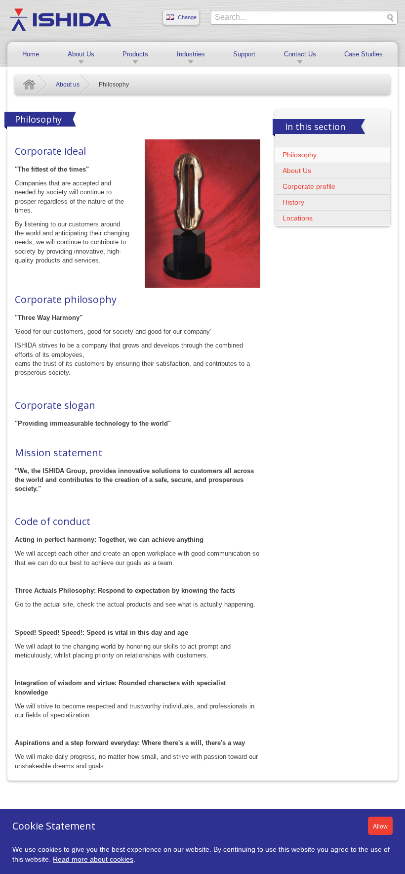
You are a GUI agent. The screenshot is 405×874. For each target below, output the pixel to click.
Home (30, 54)
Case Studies (363, 54)
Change (187, 17)
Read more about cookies (93, 859)
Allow (380, 826)
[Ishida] (60, 19)
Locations (298, 218)
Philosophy (300, 155)
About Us (81, 54)
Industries (191, 54)
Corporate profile (309, 186)
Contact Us (300, 54)
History (293, 202)
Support (244, 54)
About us (68, 84)
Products (135, 54)
